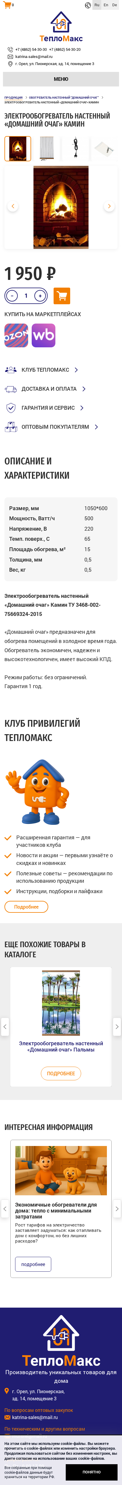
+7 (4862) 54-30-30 (31, 49)
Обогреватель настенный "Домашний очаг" (64, 98)
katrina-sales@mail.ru (35, 1417)
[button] (109, 206)
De (114, 4)
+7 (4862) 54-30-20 (65, 49)
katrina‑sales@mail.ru (33, 56)
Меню (61, 79)
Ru (96, 4)
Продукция (13, 98)
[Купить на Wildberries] (43, 335)
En (106, 4)
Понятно (92, 1472)
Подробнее (26, 907)
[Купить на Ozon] (16, 335)
